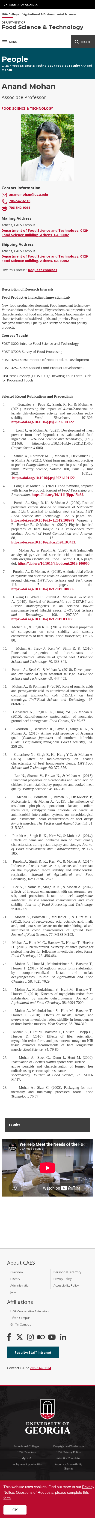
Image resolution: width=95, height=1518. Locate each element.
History (15, 1279)
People (61, 65)
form (7, 1497)
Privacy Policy (62, 1279)
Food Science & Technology (32, 65)
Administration (20, 1285)
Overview (16, 1272)
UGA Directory (27, 1452)
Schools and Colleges (26, 1446)
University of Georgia (21, 5)
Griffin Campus (20, 1324)
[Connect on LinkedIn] (62, 1338)
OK (15, 1509)
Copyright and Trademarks (68, 1446)
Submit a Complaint (68, 1458)
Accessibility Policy (66, 1285)
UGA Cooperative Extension (29, 1311)
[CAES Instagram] (30, 1338)
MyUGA (26, 1458)
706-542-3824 (40, 1368)
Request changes (42, 270)
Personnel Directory (67, 1272)
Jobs (13, 1292)
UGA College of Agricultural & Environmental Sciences (39, 14)
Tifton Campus (20, 1318)
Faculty (74, 65)
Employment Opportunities (26, 1464)
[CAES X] (20, 1338)
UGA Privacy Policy (68, 1452)
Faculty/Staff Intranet (33, 1352)
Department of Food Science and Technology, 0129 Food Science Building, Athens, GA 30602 (45, 232)
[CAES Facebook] (9, 1338)
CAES (5, 65)
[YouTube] (51, 1338)
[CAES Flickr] (40, 1338)
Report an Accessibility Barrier (68, 1466)
